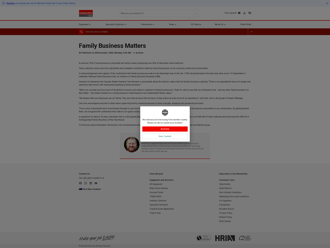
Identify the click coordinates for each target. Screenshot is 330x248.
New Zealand (165, 136)
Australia (165, 129)
